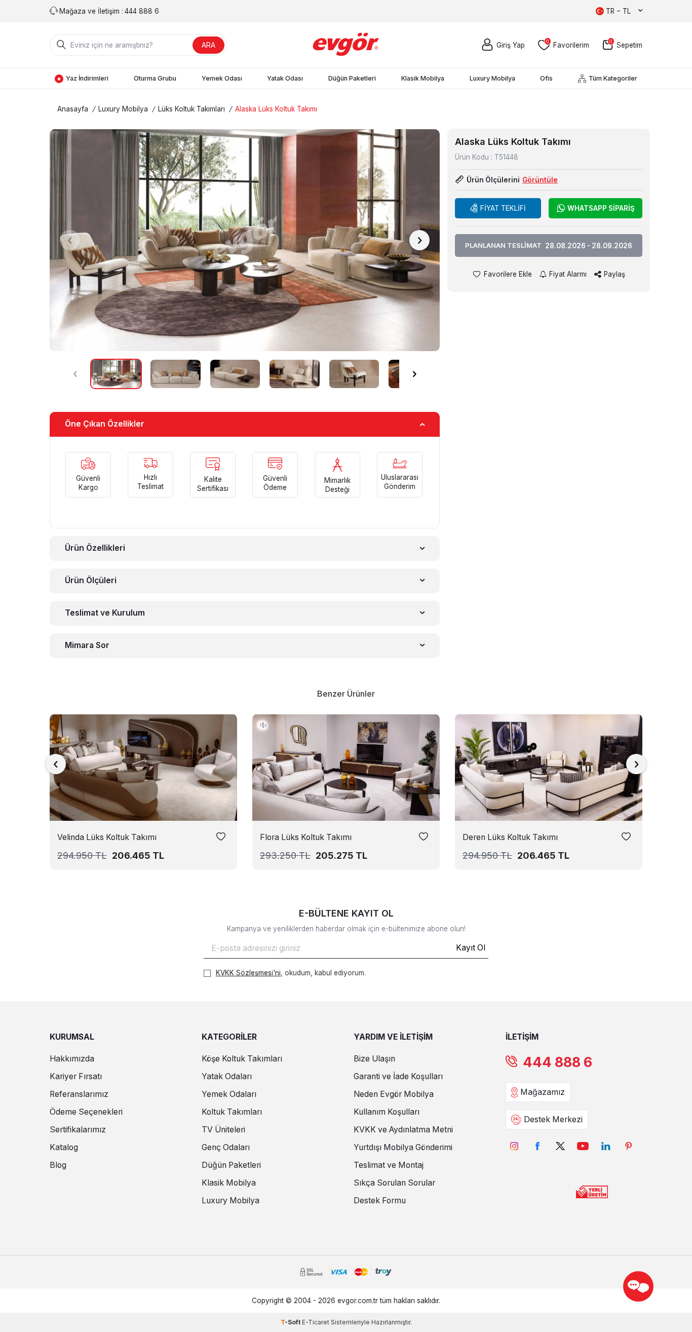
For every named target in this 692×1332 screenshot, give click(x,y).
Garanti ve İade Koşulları (398, 1076)
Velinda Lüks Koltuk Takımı (107, 837)
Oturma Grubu (155, 78)
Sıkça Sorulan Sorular (394, 1183)
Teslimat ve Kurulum (105, 613)
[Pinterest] (628, 1146)
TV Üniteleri (223, 1129)
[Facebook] (537, 1146)
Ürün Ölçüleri (91, 580)
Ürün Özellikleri (95, 548)
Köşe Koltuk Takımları (242, 1058)
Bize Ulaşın (374, 1058)
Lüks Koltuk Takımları (191, 109)
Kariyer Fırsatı (76, 1076)
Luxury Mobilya (492, 78)
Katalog (64, 1147)
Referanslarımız (79, 1094)
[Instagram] (514, 1146)
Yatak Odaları (227, 1076)
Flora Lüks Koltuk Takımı (306, 837)
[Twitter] (560, 1146)
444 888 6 (557, 1062)
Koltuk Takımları (232, 1112)
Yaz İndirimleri (87, 78)
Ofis (546, 78)
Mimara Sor (87, 645)
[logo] (346, 45)
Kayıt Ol (470, 948)
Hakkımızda (72, 1058)
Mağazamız (542, 1092)
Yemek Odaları (229, 1094)
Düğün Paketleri (352, 78)
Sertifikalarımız (78, 1129)
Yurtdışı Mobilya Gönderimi (403, 1147)
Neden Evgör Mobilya (394, 1094)
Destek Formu (380, 1200)
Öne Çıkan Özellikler (104, 424)
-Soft (291, 1322)
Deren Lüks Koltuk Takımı (510, 837)
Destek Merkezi (553, 1119)
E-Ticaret (315, 1322)
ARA (208, 45)
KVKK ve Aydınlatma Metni (403, 1129)
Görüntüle (540, 180)
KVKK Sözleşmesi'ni (248, 973)
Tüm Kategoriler (613, 78)
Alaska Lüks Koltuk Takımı (276, 109)
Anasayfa (72, 109)
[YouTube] (583, 1146)
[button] (70, 240)
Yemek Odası (222, 78)
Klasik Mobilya (422, 78)
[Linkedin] (605, 1146)
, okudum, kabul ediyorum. (291, 973)
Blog (58, 1165)
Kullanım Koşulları (386, 1112)
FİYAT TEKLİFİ (503, 208)
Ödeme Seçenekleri (86, 1112)
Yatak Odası (285, 78)
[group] (245, 240)
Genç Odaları (226, 1147)
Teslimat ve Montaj (389, 1165)
